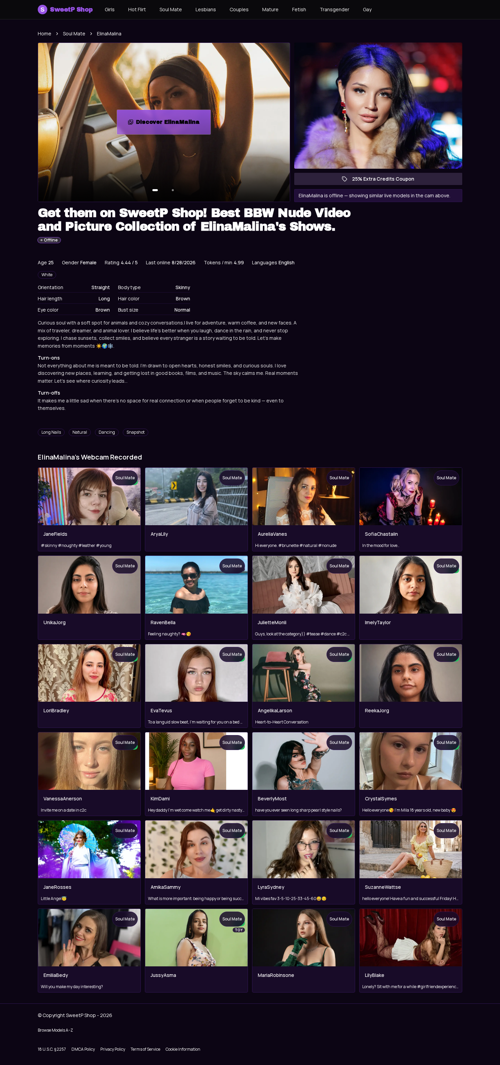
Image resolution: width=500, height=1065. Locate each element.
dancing (107, 432)
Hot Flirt (137, 9)
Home (44, 33)
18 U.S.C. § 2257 (52, 1049)
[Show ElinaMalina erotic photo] (155, 190)
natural (79, 432)
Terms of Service (145, 1049)
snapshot (136, 432)
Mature (270, 9)
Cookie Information (183, 1049)
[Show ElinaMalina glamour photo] (172, 190)
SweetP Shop (66, 9)
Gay (367, 9)
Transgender (334, 9)
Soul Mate (171, 9)
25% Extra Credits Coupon (386, 180)
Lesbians (206, 9)
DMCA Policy (83, 1049)
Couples (239, 9)
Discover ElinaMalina (173, 124)
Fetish (299, 9)
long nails (51, 432)
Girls (110, 9)
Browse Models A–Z (55, 1030)
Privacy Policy (112, 1049)
